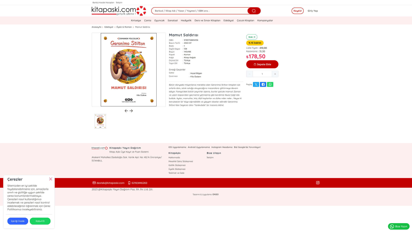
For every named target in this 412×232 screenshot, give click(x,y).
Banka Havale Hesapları (103, 2)
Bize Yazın (401, 226)
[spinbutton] (262, 74)
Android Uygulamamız (199, 147)
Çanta (147, 20)
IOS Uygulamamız (177, 147)
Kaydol (298, 10)
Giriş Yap (313, 10)
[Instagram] (317, 183)
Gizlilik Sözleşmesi (177, 165)
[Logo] (119, 10)
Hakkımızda (174, 157)
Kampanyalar (265, 20)
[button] (249, 74)
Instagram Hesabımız (221, 147)
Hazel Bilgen (196, 73)
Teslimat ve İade (176, 173)
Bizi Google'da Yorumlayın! (247, 147)
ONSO (215, 194)
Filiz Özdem (195, 76)
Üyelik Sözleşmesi (177, 169)
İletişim (119, 2)
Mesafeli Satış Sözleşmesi (181, 161)
